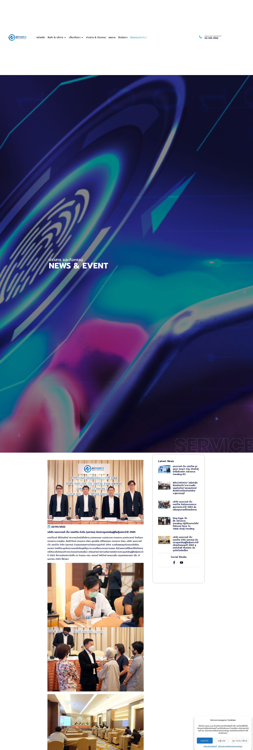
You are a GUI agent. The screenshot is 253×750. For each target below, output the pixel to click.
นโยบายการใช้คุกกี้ (210, 746)
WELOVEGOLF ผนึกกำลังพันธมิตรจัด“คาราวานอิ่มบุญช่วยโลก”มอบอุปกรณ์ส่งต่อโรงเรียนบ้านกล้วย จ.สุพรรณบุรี (185, 488)
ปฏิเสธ (222, 740)
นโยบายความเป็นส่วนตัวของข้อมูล (230, 746)
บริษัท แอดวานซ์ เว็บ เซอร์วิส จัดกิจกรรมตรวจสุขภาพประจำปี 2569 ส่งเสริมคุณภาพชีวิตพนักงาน (185, 505)
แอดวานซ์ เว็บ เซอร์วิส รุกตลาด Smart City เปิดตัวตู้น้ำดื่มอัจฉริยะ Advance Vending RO (185, 470)
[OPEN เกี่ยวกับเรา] (82, 37)
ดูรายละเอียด (240, 740)
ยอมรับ (205, 740)
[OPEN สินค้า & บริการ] (65, 37)
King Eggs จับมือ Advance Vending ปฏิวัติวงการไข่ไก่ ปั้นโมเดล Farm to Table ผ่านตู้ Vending (185, 523)
